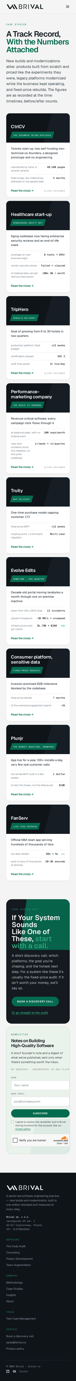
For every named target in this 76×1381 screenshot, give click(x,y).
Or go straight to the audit (30, 1012)
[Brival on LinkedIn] (7, 1371)
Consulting (12, 1252)
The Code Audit (15, 1246)
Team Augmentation (18, 1265)
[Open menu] (68, 7)
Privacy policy (15, 1348)
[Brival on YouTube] (14, 1371)
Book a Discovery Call (35, 1001)
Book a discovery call (20, 1336)
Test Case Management (21, 1318)
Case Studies (14, 1288)
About (10, 1301)
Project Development (19, 1258)
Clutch (23, 1371)
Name (14, 1077)
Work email (18, 1093)
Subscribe (40, 1113)
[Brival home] (24, 6)
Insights (11, 1295)
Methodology (14, 1282)
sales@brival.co (16, 1342)
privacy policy (22, 1129)
